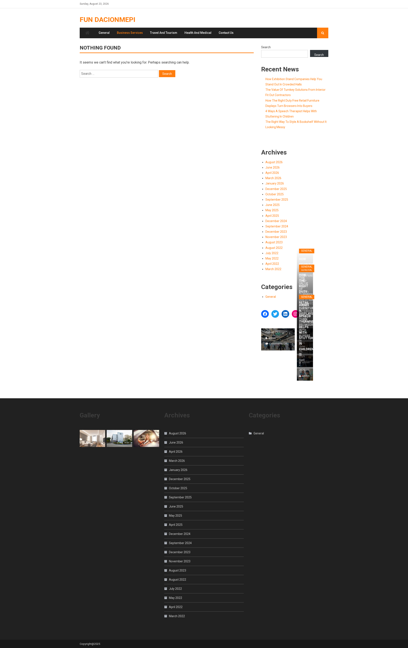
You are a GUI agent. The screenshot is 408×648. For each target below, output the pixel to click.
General (104, 32)
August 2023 (274, 242)
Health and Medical (197, 32)
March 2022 (273, 269)
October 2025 (274, 194)
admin (272, 338)
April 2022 (272, 263)
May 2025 (272, 210)
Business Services (130, 32)
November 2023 (276, 237)
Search (266, 47)
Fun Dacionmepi (107, 20)
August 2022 (274, 248)
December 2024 (276, 221)
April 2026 (272, 172)
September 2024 (276, 226)
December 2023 (276, 231)
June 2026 (272, 167)
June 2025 (272, 205)
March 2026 (273, 178)
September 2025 (276, 199)
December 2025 (276, 189)
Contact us (226, 32)
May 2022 (272, 258)
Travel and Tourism (163, 32)
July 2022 (271, 253)
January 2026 (274, 183)
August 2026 (274, 162)
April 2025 (272, 215)
